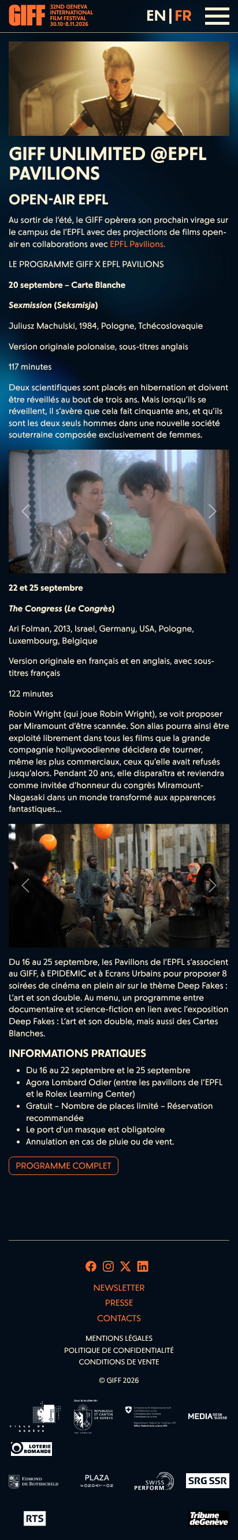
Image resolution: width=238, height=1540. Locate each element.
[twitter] (125, 1266)
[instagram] (108, 1266)
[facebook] (90, 1266)
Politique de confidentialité (119, 1351)
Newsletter (118, 1288)
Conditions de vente (119, 1362)
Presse (119, 1303)
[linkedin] (142, 1266)
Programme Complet (63, 1166)
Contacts (119, 1318)
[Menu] (217, 16)
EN (156, 15)
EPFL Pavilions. (137, 244)
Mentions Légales (119, 1338)
